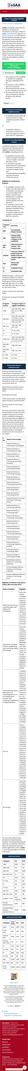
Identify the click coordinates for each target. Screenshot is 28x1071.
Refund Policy (6, 1044)
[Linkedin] (12, 1006)
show (11, 103)
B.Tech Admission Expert (14, 1069)
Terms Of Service (7, 1052)
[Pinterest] (17, 1006)
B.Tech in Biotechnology (11, 1013)
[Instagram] (10, 1006)
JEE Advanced (11, 36)
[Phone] (19, 1006)
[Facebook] (8, 1006)
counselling (8, 34)
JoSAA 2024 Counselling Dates (13, 1015)
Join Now (21, 73)
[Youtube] (16, 1006)
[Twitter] (14, 1006)
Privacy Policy (6, 1050)
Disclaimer (5, 1047)
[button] (25, 12)
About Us (5, 1042)
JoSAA (6, 1011)
